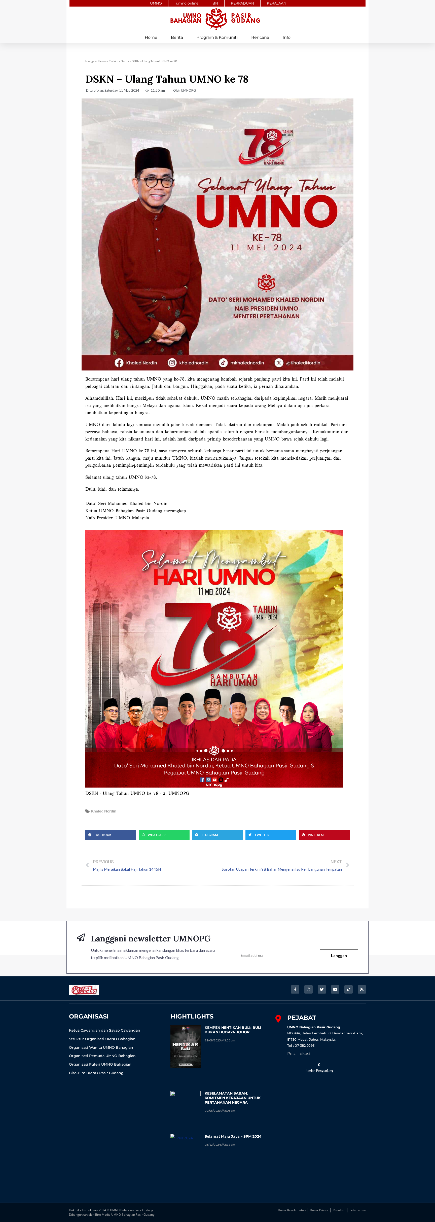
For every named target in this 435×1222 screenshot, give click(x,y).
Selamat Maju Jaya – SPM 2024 (233, 1136)
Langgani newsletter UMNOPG (151, 938)
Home (151, 37)
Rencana (260, 37)
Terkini (113, 61)
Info (287, 37)
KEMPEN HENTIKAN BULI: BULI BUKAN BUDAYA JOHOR (233, 1029)
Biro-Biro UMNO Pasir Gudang (96, 1073)
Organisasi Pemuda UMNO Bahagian (102, 1056)
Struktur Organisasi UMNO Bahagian (102, 1039)
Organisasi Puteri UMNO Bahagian (100, 1064)
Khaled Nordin (103, 811)
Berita (177, 37)
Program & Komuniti (217, 37)
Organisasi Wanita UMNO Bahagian (101, 1047)
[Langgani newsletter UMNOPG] (81, 937)
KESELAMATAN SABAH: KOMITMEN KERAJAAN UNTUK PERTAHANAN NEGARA (233, 1098)
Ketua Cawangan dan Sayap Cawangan (104, 1030)
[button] (110, 835)
